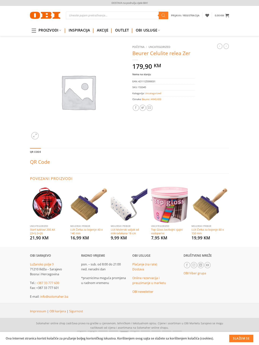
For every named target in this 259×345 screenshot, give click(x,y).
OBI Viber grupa (195, 273)
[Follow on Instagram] (194, 265)
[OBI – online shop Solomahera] (45, 15)
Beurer (146, 99)
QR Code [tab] (35, 152)
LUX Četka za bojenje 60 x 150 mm (208, 231)
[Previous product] (226, 46)
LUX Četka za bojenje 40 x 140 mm (86, 231)
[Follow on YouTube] (207, 265)
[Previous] (30, 216)
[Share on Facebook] (136, 108)
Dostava (138, 269)
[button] (222, 15)
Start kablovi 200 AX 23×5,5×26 (42, 231)
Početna (138, 47)
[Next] (228, 216)
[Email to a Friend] (149, 108)
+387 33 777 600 (47, 283)
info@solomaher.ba (54, 296)
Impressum (38, 311)
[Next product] (219, 46)
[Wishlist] (207, 15)
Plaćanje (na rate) (144, 264)
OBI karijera (58, 311)
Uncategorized (159, 47)
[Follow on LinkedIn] (201, 265)
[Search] (163, 15)
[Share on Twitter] (143, 108)
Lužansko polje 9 (42, 264)
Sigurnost (76, 311)
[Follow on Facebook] (187, 265)
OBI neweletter (142, 292)
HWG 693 (156, 99)
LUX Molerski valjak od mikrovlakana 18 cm (125, 231)
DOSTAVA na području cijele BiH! (129, 3)
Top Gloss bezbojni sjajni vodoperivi (167, 231)
